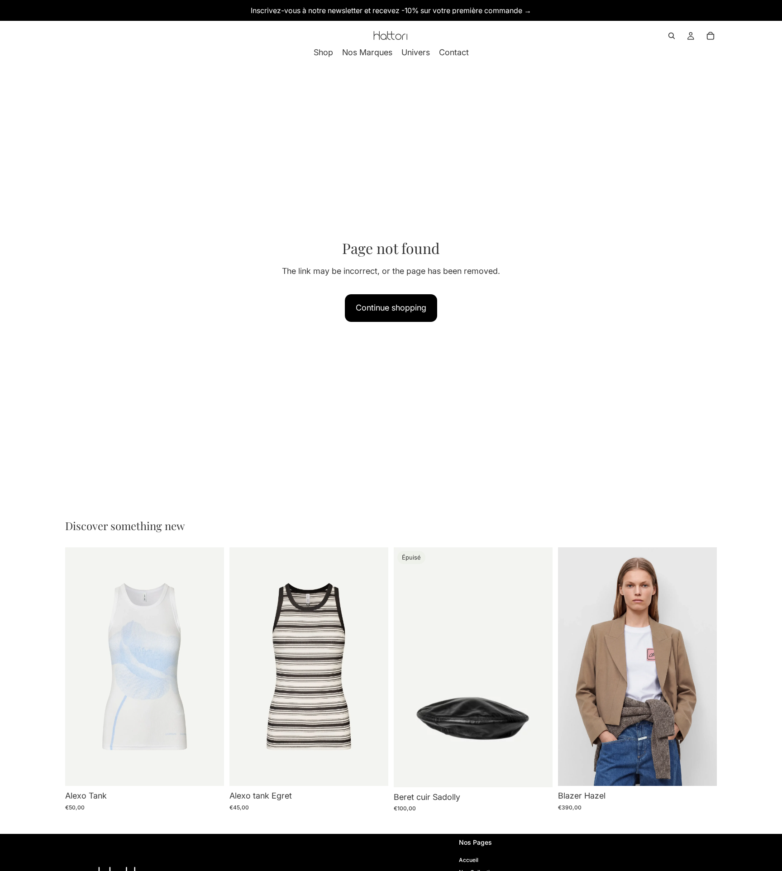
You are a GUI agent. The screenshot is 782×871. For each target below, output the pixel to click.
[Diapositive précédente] (243, 667)
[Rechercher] (672, 36)
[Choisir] (210, 772)
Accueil (468, 860)
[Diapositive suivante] (374, 667)
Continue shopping (391, 307)
